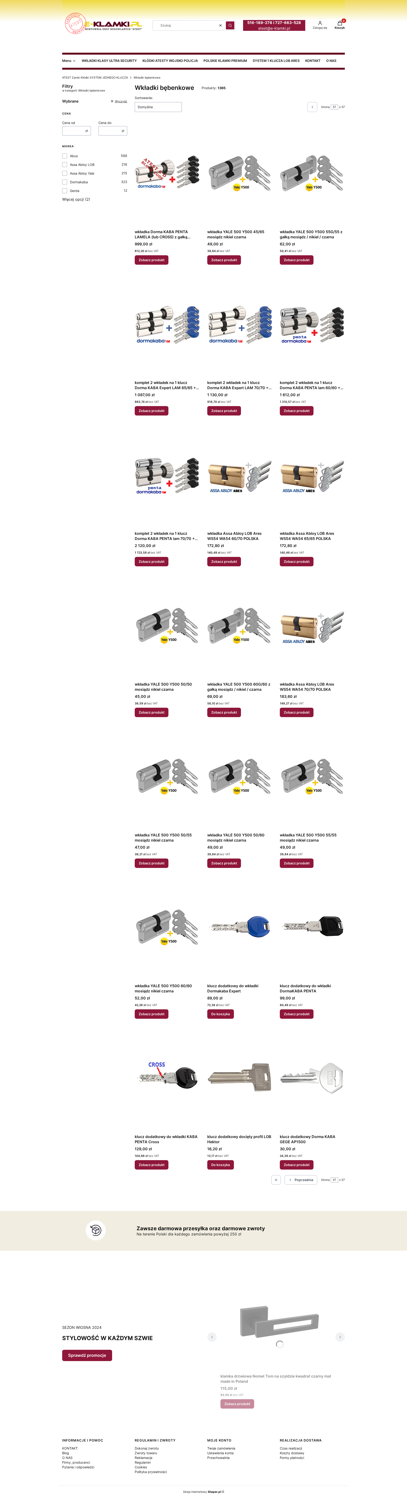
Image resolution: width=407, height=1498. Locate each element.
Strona (325, 107)
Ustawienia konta (220, 1453)
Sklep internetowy (202, 1492)
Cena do (104, 123)
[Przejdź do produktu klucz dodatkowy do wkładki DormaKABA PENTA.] (312, 928)
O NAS (67, 1458)
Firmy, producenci (76, 1462)
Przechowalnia (218, 1458)
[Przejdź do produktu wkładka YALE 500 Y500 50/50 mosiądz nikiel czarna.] (167, 627)
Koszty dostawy (292, 1453)
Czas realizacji (291, 1448)
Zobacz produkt (151, 260)
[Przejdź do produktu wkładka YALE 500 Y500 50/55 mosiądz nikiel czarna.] (167, 778)
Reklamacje (143, 1458)
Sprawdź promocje (87, 1355)
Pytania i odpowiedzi (78, 1467)
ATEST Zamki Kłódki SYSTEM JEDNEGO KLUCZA (95, 77)
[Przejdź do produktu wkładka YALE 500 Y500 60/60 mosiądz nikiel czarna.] (167, 928)
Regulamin (143, 1462)
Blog (65, 1453)
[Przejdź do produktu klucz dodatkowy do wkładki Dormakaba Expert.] (239, 928)
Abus (74, 156)
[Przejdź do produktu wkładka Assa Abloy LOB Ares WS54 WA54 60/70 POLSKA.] (239, 476)
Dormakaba (79, 182)
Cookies (141, 1467)
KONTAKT (70, 1448)
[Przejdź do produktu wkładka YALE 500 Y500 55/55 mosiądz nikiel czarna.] (312, 778)
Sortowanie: (144, 98)
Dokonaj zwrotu (147, 1448)
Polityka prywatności (151, 1472)
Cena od (68, 123)
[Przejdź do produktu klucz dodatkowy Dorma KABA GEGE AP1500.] (312, 1079)
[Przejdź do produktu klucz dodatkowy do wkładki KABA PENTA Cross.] (167, 1079)
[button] (230, 25)
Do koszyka (220, 1014)
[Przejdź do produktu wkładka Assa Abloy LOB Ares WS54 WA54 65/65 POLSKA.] (312, 476)
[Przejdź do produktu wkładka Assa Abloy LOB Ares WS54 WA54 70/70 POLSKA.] (312, 627)
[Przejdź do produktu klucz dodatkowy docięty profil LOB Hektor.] (239, 1079)
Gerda (74, 191)
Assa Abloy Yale (82, 173)
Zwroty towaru (146, 1453)
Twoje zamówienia (221, 1448)
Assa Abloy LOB (82, 165)
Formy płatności (292, 1458)
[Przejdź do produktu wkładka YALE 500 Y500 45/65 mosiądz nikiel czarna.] (239, 174)
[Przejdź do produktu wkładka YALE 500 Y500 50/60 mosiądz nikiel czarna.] (239, 778)
